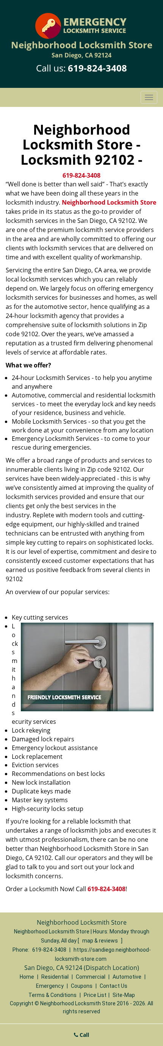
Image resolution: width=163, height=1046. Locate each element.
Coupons (81, 986)
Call (83, 1034)
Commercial (90, 977)
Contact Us (113, 986)
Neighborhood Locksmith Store (109, 202)
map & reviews (100, 941)
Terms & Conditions (52, 995)
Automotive (127, 977)
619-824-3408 (97, 68)
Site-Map (124, 995)
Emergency (50, 986)
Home (27, 977)
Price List (95, 995)
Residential (55, 977)
